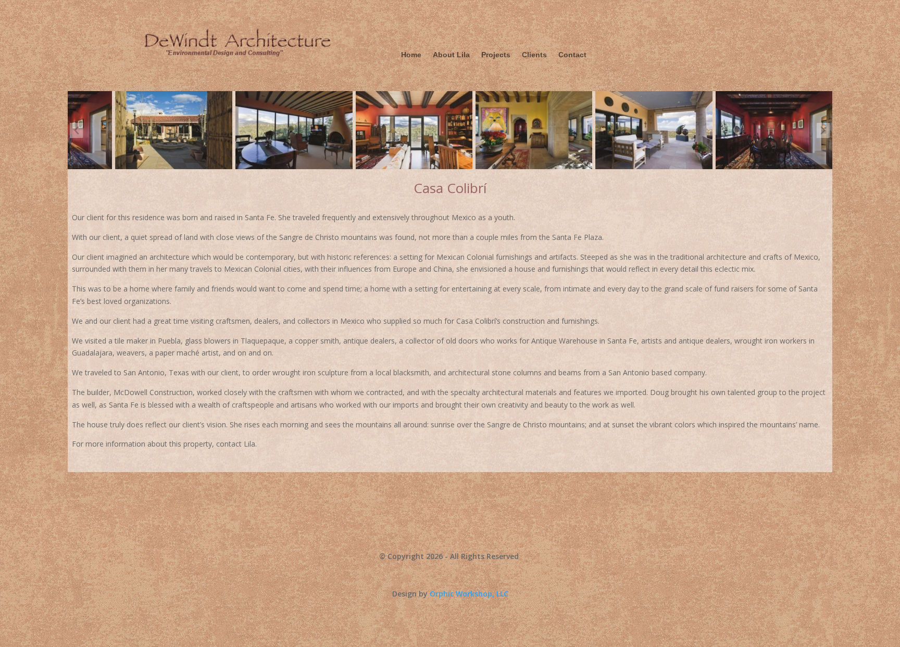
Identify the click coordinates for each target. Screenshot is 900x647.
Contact (572, 55)
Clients (534, 55)
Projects (495, 55)
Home (411, 55)
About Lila (451, 55)
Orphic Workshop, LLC (469, 594)
